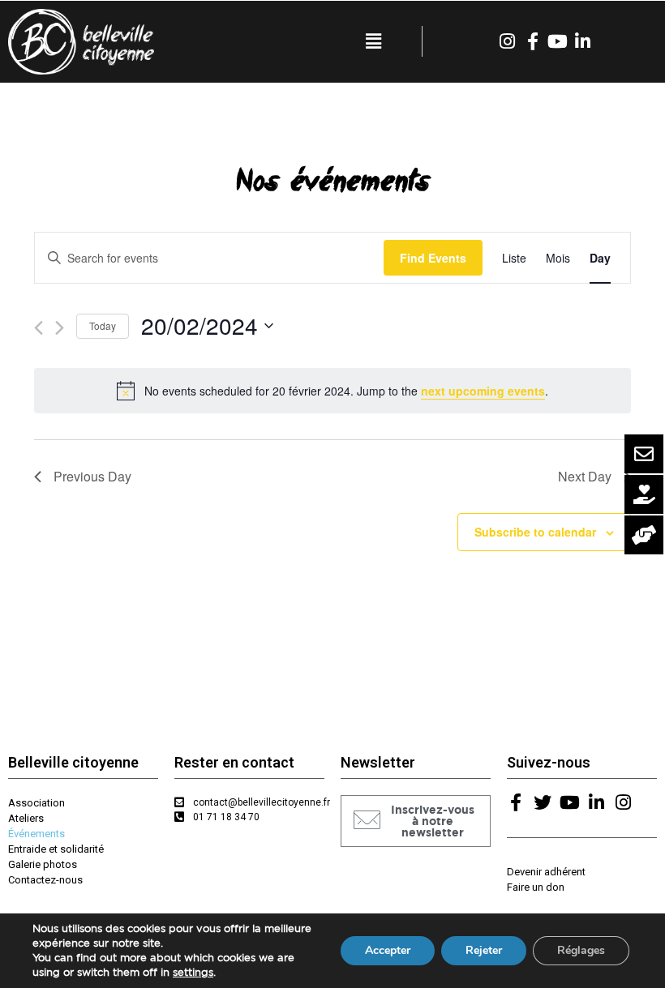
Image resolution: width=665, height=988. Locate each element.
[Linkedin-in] (583, 41)
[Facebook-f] (533, 41)
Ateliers (26, 818)
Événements (36, 834)
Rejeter (484, 950)
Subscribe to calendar (535, 532)
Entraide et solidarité (56, 849)
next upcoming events (483, 391)
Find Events (433, 258)
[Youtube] (558, 41)
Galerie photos (42, 864)
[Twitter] (542, 802)
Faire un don (535, 887)
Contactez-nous (45, 880)
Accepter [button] (387, 950)
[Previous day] (38, 328)
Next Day (584, 476)
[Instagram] (508, 41)
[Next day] (59, 328)
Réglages (581, 950)
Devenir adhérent (546, 872)
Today (102, 325)
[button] (416, 821)
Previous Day (92, 476)
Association (36, 803)
